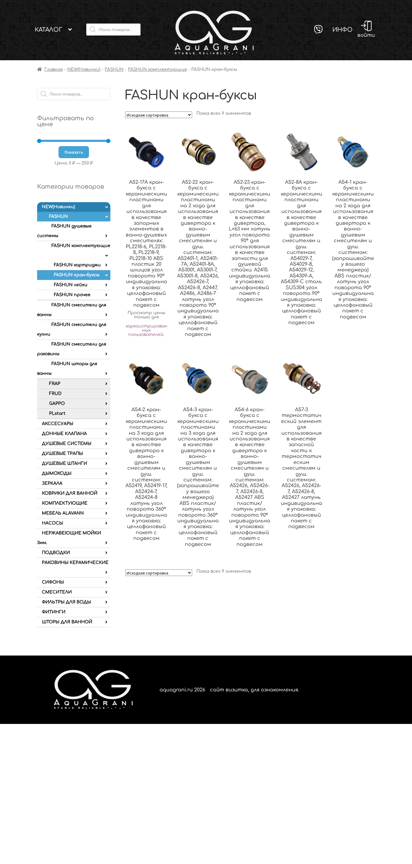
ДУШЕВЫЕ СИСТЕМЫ (66, 443)
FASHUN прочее (72, 295)
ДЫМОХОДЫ (56, 473)
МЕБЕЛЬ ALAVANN (63, 513)
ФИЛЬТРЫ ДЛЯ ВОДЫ (66, 602)
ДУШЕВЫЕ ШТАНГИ (64, 463)
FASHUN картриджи (77, 265)
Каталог (48, 30)
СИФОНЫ (53, 582)
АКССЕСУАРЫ (57, 423)
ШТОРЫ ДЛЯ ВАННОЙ (67, 622)
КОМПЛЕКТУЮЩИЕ (64, 503)
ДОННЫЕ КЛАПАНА (64, 433)
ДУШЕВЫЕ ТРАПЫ (62, 453)
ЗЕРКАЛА (52, 483)
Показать (74, 152)
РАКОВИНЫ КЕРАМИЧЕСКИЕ (75, 562)
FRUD (55, 393)
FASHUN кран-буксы (77, 275)
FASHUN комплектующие (157, 69)
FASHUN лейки (70, 285)
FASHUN (114, 69)
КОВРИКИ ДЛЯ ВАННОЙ (69, 493)
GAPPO (57, 403)
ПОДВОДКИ (56, 552)
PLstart (57, 413)
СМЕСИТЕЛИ (57, 592)
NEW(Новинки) (83, 69)
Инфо (342, 30)
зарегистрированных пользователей (146, 330)
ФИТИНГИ (53, 612)
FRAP (54, 383)
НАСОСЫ (52, 523)
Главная (53, 69)
